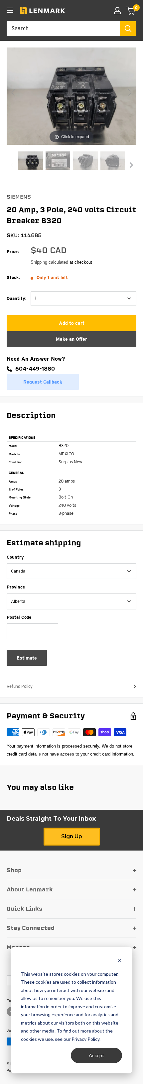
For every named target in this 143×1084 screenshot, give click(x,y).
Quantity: (17, 298)
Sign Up (71, 836)
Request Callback (42, 382)
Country (15, 557)
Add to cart (71, 323)
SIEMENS (19, 197)
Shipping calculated (49, 262)
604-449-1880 (35, 369)
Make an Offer (71, 339)
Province (16, 587)
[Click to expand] (71, 95)
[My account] (117, 10)
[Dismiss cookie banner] (119, 961)
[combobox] (63, 28)
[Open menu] (10, 10)
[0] (131, 11)
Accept (96, 1055)
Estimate (27, 658)
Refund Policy (20, 686)
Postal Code (19, 617)
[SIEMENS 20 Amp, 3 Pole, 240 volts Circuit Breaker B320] (30, 161)
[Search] (128, 28)
